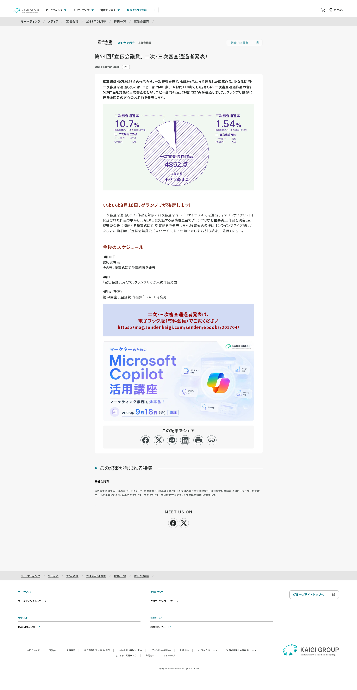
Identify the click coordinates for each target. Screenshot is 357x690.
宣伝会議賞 (141, 21)
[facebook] (145, 440)
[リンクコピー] (211, 440)
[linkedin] (185, 440)
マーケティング (30, 21)
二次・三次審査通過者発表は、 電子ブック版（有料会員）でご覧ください (178, 320)
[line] (172, 440)
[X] (184, 522)
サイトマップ (169, 655)
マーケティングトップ (29, 601)
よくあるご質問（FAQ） (128, 655)
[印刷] (198, 440)
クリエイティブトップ (161, 601)
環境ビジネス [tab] (108, 10)
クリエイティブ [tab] (81, 10)
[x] (158, 440)
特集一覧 (120, 21)
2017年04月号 (96, 21)
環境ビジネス (158, 626)
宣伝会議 (72, 21)
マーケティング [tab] (54, 10)
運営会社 (55, 650)
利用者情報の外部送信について (243, 650)
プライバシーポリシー (163, 650)
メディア (53, 21)
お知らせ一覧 (35, 650)
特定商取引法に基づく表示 (99, 650)
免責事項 (73, 650)
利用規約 (186, 650)
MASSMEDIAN (26, 626)
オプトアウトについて (210, 650)
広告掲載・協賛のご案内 (132, 650)
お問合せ (152, 655)
